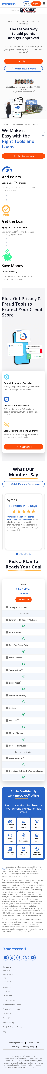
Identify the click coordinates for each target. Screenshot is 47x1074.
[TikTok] (12, 957)
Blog (4, 1031)
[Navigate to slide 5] (27, 554)
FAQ (4, 978)
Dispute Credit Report (11, 1009)
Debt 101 (6, 1018)
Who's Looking (8, 1022)
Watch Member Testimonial (25, 484)
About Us (6, 971)
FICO (4, 869)
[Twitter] (26, 957)
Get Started (26, 447)
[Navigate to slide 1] (17, 554)
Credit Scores (8, 996)
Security (15, 1046)
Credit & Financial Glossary (13, 1027)
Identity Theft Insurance (12, 1005)
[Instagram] (6, 957)
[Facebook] (19, 957)
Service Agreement (16, 1043)
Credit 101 (7, 1014)
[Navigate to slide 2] (19, 554)
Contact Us (7, 981)
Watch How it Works (25, 68)
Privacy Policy (28, 1046)
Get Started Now (26, 156)
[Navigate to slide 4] (25, 554)
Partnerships (8, 974)
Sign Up (36, 3)
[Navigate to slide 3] (22, 554)
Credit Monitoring (9, 1000)
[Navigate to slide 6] (30, 554)
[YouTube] (33, 957)
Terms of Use (33, 1043)
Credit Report (8, 991)
